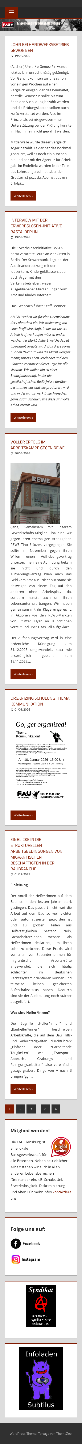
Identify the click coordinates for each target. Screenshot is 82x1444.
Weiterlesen (22, 196)
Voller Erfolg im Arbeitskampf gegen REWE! (38, 445)
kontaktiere (62, 1192)
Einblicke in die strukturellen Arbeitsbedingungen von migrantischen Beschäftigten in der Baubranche (37, 854)
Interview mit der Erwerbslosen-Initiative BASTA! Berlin (36, 226)
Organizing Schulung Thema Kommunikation (40, 701)
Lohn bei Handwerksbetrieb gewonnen (40, 47)
